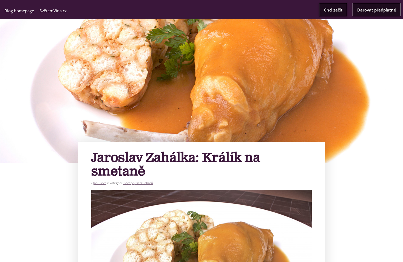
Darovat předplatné (376, 10)
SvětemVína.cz (53, 10)
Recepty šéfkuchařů (138, 183)
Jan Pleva (99, 183)
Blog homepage (19, 10)
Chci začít (333, 10)
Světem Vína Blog (201, 9)
